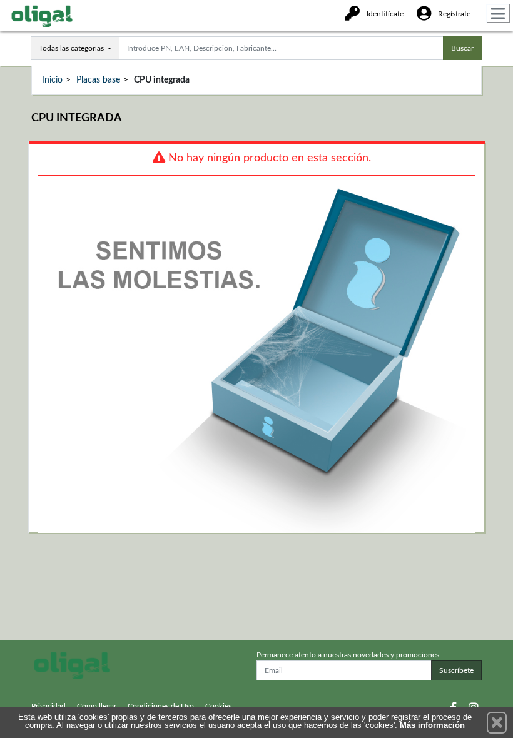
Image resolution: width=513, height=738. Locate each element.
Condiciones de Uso (161, 706)
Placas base (98, 80)
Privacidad (48, 706)
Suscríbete (456, 670)
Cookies (218, 706)
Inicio (52, 80)
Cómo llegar (96, 706)
